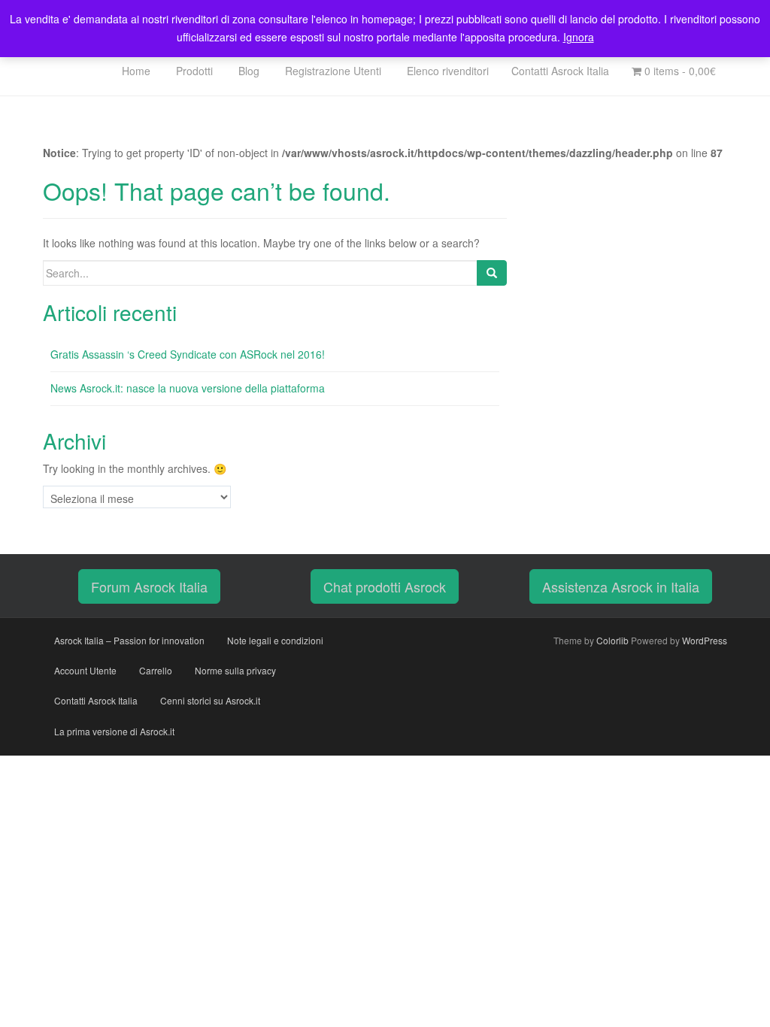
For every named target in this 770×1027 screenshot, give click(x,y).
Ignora (578, 36)
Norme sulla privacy (235, 670)
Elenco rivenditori (446, 70)
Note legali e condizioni (275, 640)
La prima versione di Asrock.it (114, 731)
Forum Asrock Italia (149, 586)
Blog (247, 70)
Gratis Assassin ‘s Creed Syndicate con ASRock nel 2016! (187, 354)
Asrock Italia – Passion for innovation (129, 640)
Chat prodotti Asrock (384, 586)
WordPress (704, 640)
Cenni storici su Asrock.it (210, 700)
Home (134, 70)
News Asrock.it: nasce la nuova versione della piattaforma (187, 387)
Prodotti (193, 70)
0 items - (678, 70)
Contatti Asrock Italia (560, 70)
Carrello (155, 670)
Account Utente (85, 670)
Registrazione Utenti (331, 70)
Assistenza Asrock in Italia (620, 586)
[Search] (492, 273)
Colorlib (612, 640)
